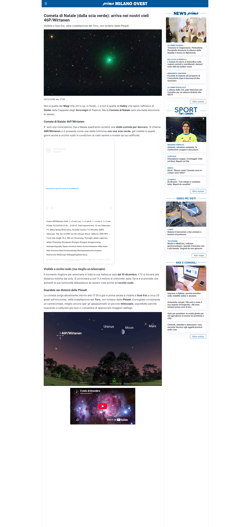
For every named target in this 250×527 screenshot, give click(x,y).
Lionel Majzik (69, 260)
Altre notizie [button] (198, 101)
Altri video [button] (199, 255)
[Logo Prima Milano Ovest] (125, 4)
